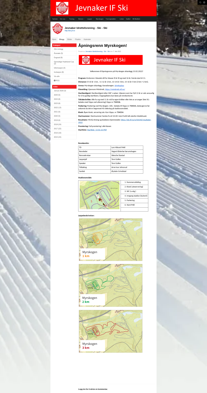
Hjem (54, 39)
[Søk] (200, 2)
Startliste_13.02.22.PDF (97, 130)
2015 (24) (57, 137)
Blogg (61, 39)
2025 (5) (57, 95)
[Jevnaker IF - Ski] (103, 8)
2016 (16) (57, 133)
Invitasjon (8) (59, 72)
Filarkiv (78, 39)
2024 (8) (57, 99)
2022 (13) (57, 107)
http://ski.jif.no (70, 31)
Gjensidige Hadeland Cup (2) (64, 63)
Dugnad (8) (58, 57)
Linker (122, 19)
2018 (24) (57, 124)
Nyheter (55, 19)
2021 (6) (57, 112)
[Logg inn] (204, 2)
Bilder (69, 39)
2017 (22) (57, 129)
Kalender (87, 39)
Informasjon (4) (59, 68)
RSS (57, 80)
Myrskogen (100, 19)
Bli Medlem (136, 19)
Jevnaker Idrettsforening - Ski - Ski (97, 51)
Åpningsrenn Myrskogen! (103, 45)
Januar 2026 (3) (60, 91)
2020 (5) (57, 116)
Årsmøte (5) (58, 53)
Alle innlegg (58, 49)
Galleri (128, 19)
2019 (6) (57, 120)
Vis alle (57, 76)
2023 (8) (57, 103)
